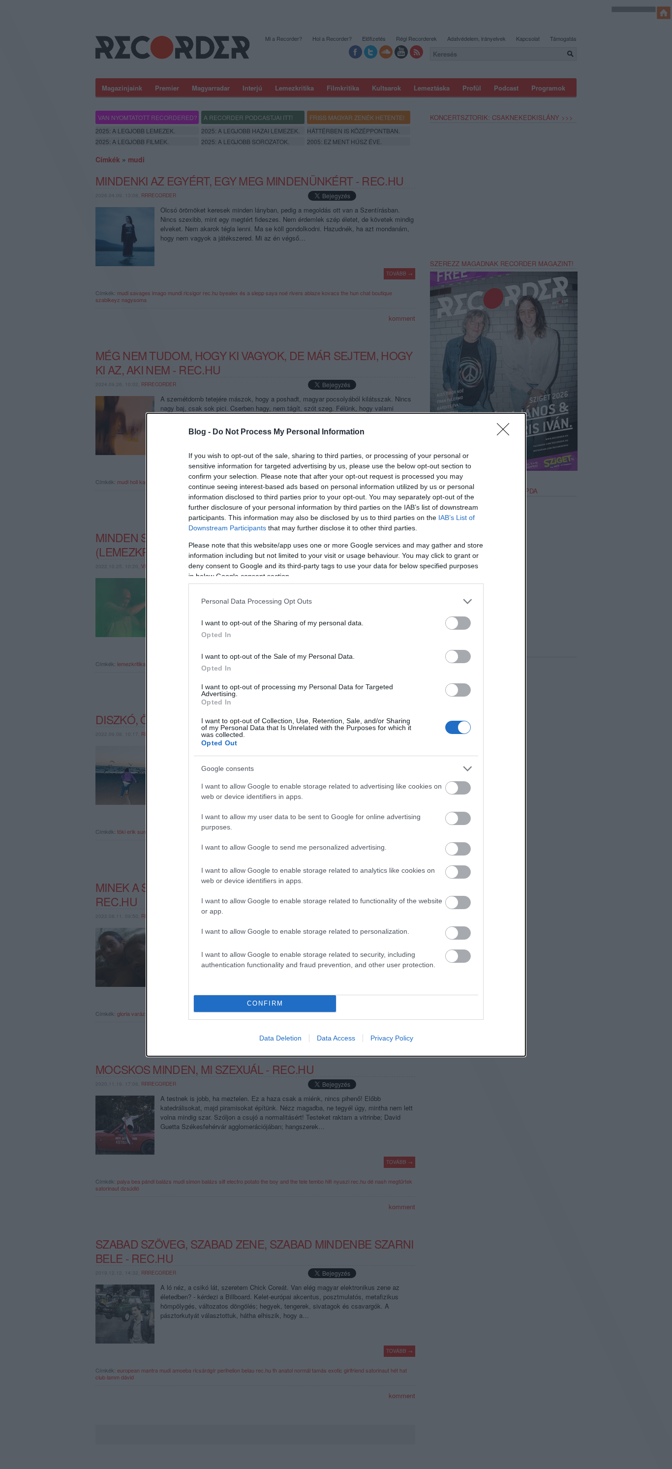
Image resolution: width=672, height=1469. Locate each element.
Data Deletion (280, 1038)
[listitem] (336, 601)
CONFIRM (265, 1003)
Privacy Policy (391, 1038)
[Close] (506, 432)
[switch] (458, 623)
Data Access (336, 1038)
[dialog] (336, 734)
